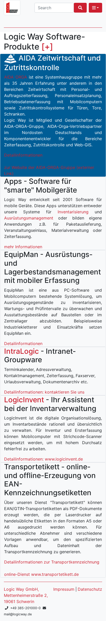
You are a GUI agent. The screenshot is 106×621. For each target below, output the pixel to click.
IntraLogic (21, 351)
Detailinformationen (23, 155)
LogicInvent (24, 399)
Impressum (63, 589)
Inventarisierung (73, 211)
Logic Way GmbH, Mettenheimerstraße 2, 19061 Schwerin (26, 595)
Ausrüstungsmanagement (28, 218)
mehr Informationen (23, 246)
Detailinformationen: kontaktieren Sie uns (44, 392)
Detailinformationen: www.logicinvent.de (43, 459)
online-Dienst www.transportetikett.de (41, 574)
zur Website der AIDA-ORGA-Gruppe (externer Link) (49, 170)
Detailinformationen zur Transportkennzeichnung (51, 562)
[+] (47, 47)
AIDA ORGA (15, 77)
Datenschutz (90, 589)
